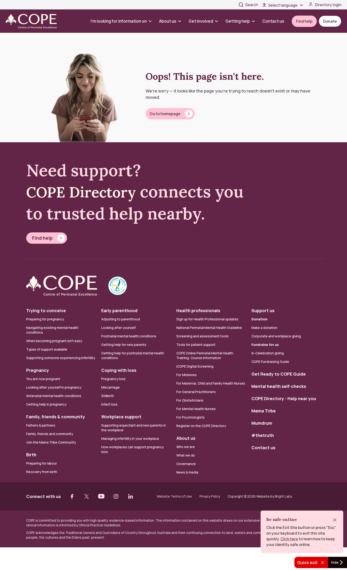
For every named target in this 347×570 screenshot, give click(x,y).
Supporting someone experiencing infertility (60, 358)
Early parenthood (119, 310)
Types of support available (46, 349)
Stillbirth (107, 396)
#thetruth (262, 435)
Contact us (273, 21)
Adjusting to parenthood (120, 319)
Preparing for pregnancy (45, 319)
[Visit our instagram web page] (116, 496)
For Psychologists (190, 417)
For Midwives (186, 375)
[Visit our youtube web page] (101, 496)
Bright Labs (283, 496)
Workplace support (121, 416)
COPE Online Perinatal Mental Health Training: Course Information (204, 355)
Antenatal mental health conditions (53, 396)
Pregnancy (37, 370)
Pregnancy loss (113, 379)
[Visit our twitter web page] (86, 496)
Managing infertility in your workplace (130, 438)
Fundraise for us (265, 344)
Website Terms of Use (174, 496)
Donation (259, 319)
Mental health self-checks (278, 386)
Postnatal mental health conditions (128, 336)
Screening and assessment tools (202, 336)
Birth (31, 454)
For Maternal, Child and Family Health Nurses (210, 383)
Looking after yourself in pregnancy (53, 387)
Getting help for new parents (123, 344)
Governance (186, 463)
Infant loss (109, 404)
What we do (185, 455)
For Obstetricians (189, 400)
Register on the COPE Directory (201, 425)
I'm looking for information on (119, 21)
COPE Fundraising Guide (270, 361)
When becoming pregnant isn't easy (54, 341)
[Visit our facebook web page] (72, 496)
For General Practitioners (196, 392)
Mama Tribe (263, 411)
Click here (289, 538)
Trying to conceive (46, 310)
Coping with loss (118, 370)
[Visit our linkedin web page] (130, 496)
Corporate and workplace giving (276, 336)
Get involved (201, 21)
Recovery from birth (41, 471)
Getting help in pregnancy (46, 404)
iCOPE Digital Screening (194, 366)
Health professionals (198, 310)
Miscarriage (110, 387)
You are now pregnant (43, 379)
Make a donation (264, 327)
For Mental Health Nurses (196, 409)
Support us (263, 310)
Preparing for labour (41, 463)
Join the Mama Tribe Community (51, 442)
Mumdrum (261, 423)
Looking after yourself (118, 327)
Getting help (237, 21)
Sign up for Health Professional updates (207, 319)
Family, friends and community (49, 434)
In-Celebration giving (267, 353)
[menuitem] (123, 21)
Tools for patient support (196, 344)
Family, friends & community (55, 416)
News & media (187, 472)
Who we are (185, 446)
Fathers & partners (40, 425)
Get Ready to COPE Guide (278, 374)
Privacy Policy (209, 496)
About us (167, 21)
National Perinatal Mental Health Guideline (209, 327)
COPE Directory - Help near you (283, 398)
